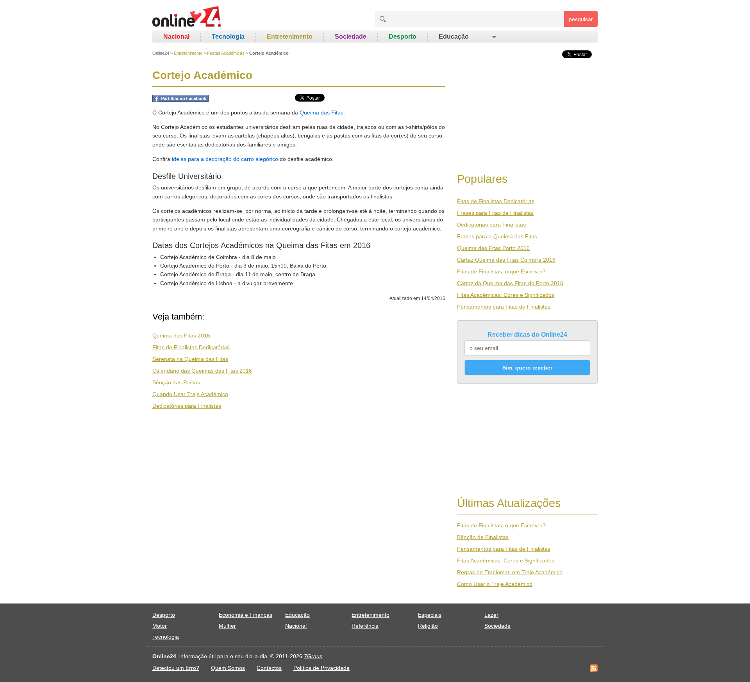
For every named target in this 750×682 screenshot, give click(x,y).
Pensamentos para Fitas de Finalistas (503, 307)
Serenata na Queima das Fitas (190, 359)
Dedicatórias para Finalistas (186, 406)
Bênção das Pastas (176, 382)
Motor (159, 626)
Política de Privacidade (321, 668)
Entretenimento (289, 36)
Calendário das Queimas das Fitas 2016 (202, 371)
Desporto (402, 36)
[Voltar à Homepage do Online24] (186, 17)
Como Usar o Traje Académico (494, 584)
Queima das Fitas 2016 (181, 335)
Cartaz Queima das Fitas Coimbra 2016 (506, 260)
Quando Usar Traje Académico (190, 394)
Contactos (269, 668)
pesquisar (581, 19)
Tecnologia (228, 36)
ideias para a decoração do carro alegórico (225, 159)
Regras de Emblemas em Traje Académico (509, 572)
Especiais (429, 615)
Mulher (227, 626)
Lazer (491, 615)
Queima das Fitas (321, 112)
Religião (428, 626)
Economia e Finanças (245, 615)
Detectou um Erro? (175, 668)
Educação (454, 36)
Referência (365, 626)
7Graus (313, 656)
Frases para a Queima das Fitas (497, 236)
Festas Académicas (226, 53)
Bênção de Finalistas (483, 537)
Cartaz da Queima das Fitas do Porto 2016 (510, 283)
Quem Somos (228, 668)
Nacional (176, 36)
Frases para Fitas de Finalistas (495, 213)
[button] (493, 37)
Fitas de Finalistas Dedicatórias (191, 347)
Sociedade (350, 36)
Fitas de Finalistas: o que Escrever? (501, 271)
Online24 (160, 53)
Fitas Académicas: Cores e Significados (505, 295)
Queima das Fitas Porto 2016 (493, 248)
